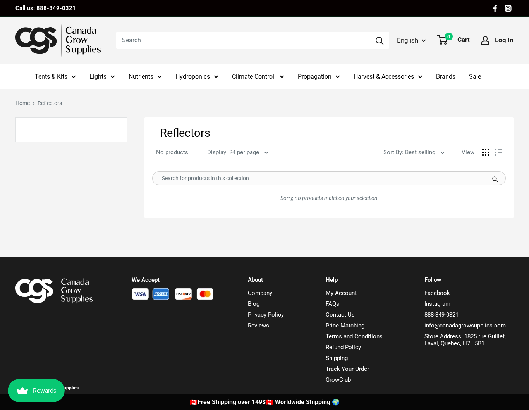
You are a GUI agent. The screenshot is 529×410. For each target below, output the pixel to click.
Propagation (314, 76)
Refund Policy (343, 347)
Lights (97, 76)
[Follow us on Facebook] (495, 8)
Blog (253, 303)
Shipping (337, 358)
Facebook (437, 292)
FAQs (332, 303)
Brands (445, 76)
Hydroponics (192, 76)
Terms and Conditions (354, 336)
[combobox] (243, 40)
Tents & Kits (51, 76)
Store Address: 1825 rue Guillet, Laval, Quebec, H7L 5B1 (465, 340)
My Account (341, 292)
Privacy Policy (266, 314)
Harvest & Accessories (384, 76)
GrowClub (338, 379)
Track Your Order (347, 368)
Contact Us (340, 314)
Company (260, 292)
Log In (504, 40)
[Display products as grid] (485, 152)
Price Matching (345, 325)
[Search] (379, 40)
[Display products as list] (498, 152)
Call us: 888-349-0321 (45, 8)
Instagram (437, 303)
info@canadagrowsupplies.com (465, 325)
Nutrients (141, 76)
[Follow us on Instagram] (508, 8)
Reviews (258, 325)
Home (22, 103)
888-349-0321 (441, 314)
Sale (475, 76)
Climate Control (254, 76)
